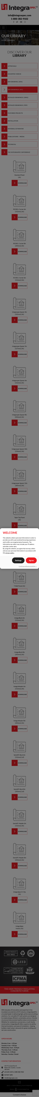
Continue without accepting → (28, 566)
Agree (31, 560)
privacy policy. (9, 553)
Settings (18, 560)
